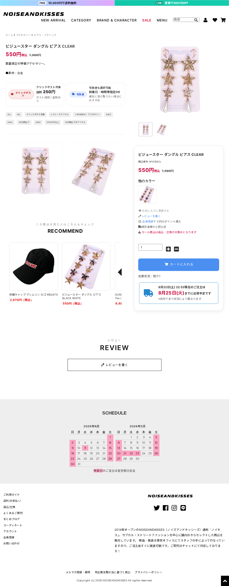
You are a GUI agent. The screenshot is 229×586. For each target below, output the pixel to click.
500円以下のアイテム (75, 122)
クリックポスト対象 (35, 114)
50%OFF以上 (53, 122)
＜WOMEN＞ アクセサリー (87, 114)
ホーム (9, 35)
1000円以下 (24, 122)
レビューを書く (151, 216)
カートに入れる (181, 264)
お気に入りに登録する (155, 210)
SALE (146, 20)
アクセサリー (23, 35)
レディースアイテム (60, 114)
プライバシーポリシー (148, 572)
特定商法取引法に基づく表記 (112, 572)
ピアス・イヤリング (45, 35)
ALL (9, 114)
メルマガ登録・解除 (78, 572)
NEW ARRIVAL (53, 20)
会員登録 (147, 221)
